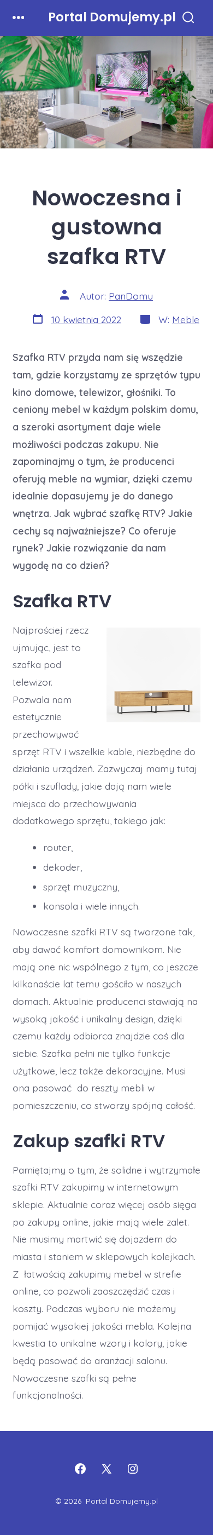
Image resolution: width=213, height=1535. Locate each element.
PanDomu (131, 296)
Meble (185, 319)
